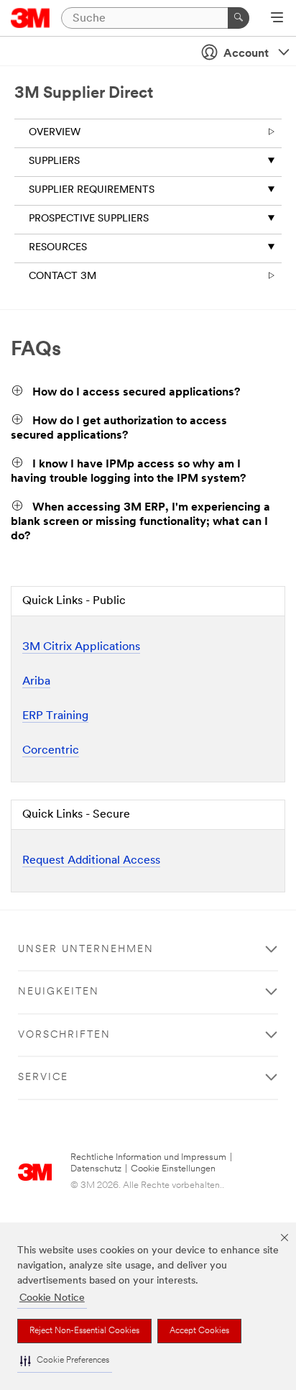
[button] (64, 1361)
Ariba (36, 681)
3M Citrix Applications (81, 647)
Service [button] (43, 1077)
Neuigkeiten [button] (58, 992)
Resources (58, 247)
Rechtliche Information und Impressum (148, 1157)
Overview (54, 132)
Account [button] (246, 54)
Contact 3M (62, 276)
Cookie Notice (52, 1298)
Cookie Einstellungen (173, 1169)
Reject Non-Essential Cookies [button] (84, 1331)
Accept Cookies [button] (199, 1331)
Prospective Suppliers (89, 219)
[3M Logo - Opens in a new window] (30, 18)
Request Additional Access (91, 861)
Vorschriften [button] (64, 1035)
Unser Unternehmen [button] (86, 949)
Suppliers (54, 161)
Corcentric (50, 750)
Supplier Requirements (91, 190)
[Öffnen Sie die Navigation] (277, 18)
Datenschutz (95, 1169)
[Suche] (238, 18)
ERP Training (55, 716)
